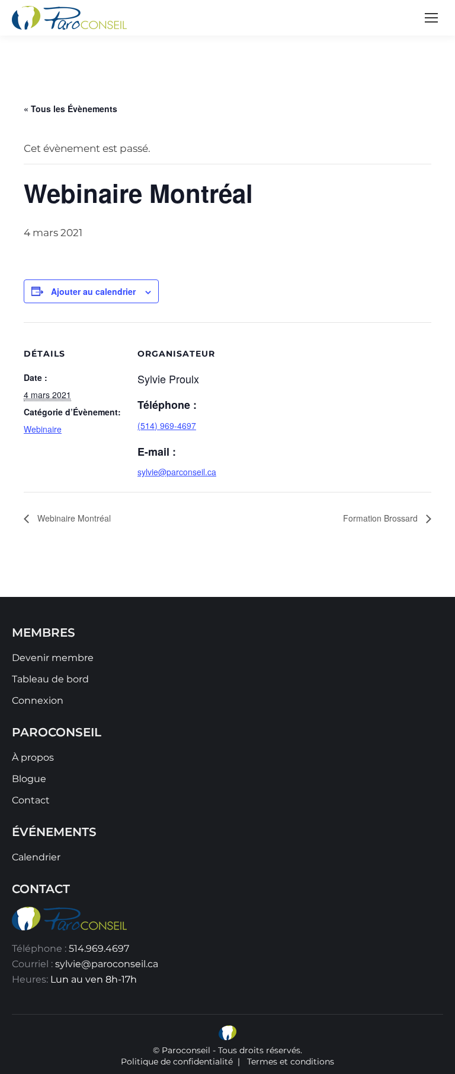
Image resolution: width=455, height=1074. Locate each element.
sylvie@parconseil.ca (176, 472)
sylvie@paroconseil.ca (106, 964)
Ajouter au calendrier (93, 291)
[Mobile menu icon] (431, 18)
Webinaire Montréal (73, 518)
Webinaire (43, 429)
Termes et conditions (290, 1061)
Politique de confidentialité (177, 1061)
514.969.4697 (99, 948)
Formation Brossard (381, 518)
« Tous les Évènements (70, 109)
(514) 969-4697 (166, 425)
